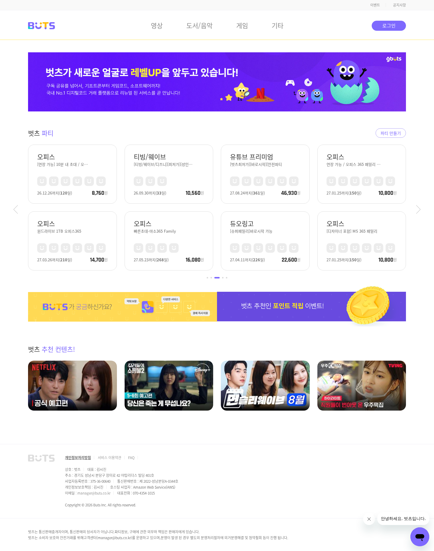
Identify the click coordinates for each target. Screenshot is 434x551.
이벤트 (375, 4)
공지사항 (399, 4)
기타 (277, 25)
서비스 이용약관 (109, 457)
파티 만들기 (391, 133)
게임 (242, 25)
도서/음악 (199, 25)
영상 (157, 25)
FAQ (131, 457)
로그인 (389, 25)
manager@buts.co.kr (93, 492)
